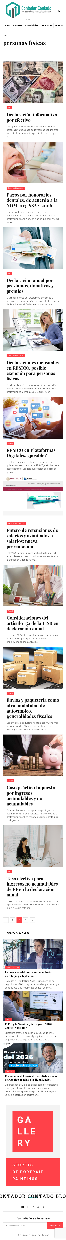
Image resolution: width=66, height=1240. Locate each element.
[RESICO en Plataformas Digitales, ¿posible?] (33, 418)
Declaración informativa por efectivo (32, 117)
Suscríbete (55, 1225)
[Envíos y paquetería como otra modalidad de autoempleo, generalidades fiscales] (33, 668)
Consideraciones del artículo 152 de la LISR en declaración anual (32, 623)
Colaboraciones (12, 967)
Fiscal (10, 443)
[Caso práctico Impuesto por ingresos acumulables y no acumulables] (33, 755)
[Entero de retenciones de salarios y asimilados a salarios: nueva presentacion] (33, 498)
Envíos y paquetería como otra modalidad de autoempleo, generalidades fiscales (33, 708)
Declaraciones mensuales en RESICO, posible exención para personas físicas (33, 370)
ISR (9, 108)
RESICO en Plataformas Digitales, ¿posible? (31, 452)
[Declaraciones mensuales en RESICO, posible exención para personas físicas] (33, 330)
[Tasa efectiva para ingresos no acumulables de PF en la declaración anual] (33, 846)
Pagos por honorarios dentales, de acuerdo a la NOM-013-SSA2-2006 (32, 200)
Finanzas (10, 1071)
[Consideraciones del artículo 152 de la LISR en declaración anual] (33, 585)
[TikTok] (38, 1207)
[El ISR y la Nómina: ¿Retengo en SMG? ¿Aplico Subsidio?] (33, 1006)
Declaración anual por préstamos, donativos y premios (30, 285)
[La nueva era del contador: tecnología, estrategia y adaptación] (33, 954)
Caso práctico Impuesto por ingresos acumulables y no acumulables (31, 795)
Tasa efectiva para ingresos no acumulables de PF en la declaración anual (32, 886)
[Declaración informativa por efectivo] (33, 82)
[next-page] (32, 920)
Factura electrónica (16, 523)
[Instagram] (33, 1207)
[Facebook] (27, 1207)
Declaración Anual (16, 188)
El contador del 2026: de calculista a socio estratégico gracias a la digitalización (31, 1077)
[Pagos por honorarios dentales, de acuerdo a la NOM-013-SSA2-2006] (33, 162)
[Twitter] (43, 1207)
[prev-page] (6, 920)
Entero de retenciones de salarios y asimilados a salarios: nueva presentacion (32, 538)
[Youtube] (22, 1207)
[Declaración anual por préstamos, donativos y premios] (33, 248)
